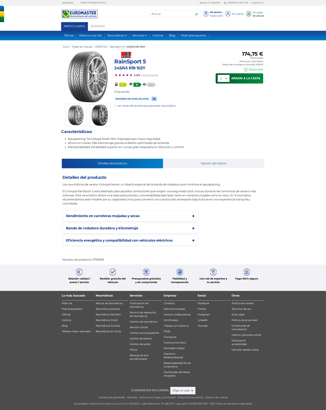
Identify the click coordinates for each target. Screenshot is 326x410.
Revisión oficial (139, 327)
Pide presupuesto (72, 308)
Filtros (133, 349)
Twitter (202, 308)
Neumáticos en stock (108, 331)
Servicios (138, 35)
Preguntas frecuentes (190, 397)
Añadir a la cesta (245, 78)
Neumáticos (115, 35)
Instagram (204, 314)
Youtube (202, 325)
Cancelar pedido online (245, 349)
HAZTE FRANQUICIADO (93, 2)
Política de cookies (243, 303)
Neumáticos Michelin (108, 314)
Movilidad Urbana (174, 348)
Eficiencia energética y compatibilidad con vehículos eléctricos (119, 240)
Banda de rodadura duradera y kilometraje (102, 228)
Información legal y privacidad (157, 397)
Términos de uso (241, 308)
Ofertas (69, 35)
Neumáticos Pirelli (107, 320)
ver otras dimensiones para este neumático (146, 105)
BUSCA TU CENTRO (210, 3)
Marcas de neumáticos (109, 303)
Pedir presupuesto (193, 35)
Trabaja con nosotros (176, 325)
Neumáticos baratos (108, 308)
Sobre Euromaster (174, 308)
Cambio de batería (141, 338)
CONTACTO (257, 3)
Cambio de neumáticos (143, 321)
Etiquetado (122, 91)
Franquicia (170, 337)
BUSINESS (68, 3)
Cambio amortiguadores (144, 332)
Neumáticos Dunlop (108, 325)
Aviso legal (238, 314)
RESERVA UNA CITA (237, 2)
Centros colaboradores (177, 314)
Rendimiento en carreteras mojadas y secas (103, 216)
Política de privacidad (244, 320)
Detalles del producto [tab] (112, 163)
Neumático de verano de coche (132, 98)
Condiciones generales (111, 397)
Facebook (203, 303)
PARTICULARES (74, 26)
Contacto (169, 303)
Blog (172, 35)
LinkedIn (203, 320)
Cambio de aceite (140, 344)
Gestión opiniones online (246, 335)
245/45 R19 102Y (129, 67)
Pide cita (67, 303)
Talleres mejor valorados (76, 331)
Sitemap (132, 397)
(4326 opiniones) (150, 75)
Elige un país (182, 390)
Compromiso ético (175, 342)
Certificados (171, 320)
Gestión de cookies (216, 397)
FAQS (167, 331)
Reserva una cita (90, 35)
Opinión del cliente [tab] (214, 163)
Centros (157, 35)
